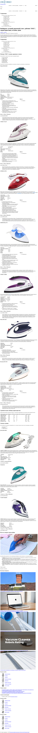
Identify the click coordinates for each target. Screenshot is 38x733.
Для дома (10, 5)
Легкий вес (6, 24)
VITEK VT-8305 (6, 19)
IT (23, 5)
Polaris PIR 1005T (7, 16)
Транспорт (20, 5)
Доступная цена (6, 23)
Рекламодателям (3, 4)
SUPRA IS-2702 (6, 43)
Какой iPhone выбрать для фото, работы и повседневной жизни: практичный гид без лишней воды (18, 689)
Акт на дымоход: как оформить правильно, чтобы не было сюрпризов (13, 691)
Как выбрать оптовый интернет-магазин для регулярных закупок (12, 692)
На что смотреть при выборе (6, 26)
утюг (9, 294)
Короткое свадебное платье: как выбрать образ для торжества (12, 690)
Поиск (36, 5)
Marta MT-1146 (6, 20)
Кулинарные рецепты (13, 696)
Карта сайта (22, 732)
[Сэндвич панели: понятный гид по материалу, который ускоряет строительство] (18, 669)
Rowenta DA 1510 (7, 21)
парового (34, 192)
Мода (25, 5)
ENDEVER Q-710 (7, 18)
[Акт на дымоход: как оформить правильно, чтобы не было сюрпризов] (18, 590)
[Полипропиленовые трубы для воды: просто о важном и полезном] (18, 630)
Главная (1, 32)
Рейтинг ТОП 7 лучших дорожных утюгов (9, 15)
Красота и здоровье (15, 5)
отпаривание (19, 193)
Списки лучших (4, 48)
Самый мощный (6, 25)
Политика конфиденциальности (15, 732)
